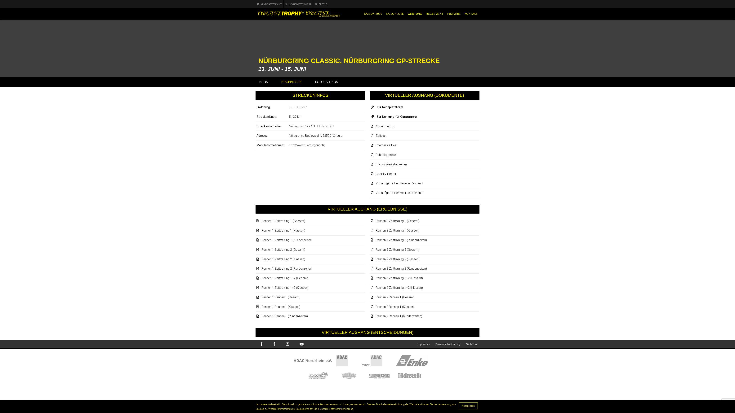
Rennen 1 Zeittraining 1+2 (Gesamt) (285, 278)
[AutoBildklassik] (413, 375)
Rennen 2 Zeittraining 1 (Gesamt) (397, 221)
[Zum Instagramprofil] (287, 344)
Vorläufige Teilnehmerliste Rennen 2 (399, 193)
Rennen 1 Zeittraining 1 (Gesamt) (283, 221)
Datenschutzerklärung (447, 344)
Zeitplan (381, 135)
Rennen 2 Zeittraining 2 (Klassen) (397, 259)
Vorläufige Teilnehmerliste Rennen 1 (399, 183)
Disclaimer (471, 344)
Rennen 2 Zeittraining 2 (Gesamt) (397, 249)
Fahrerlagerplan (386, 155)
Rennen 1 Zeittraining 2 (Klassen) (283, 259)
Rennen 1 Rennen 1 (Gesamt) (280, 297)
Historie (454, 13)
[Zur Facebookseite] (261, 344)
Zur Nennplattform (389, 107)
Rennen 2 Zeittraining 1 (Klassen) (397, 230)
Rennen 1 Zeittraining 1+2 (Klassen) (285, 287)
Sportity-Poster (386, 174)
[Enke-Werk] (418, 360)
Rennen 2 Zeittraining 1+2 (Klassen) (399, 287)
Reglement (434, 13)
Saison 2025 (395, 13)
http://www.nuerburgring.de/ (307, 145)
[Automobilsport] (383, 375)
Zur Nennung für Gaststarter (396, 117)
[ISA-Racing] (322, 375)
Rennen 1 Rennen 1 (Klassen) (280, 307)
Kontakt (471, 13)
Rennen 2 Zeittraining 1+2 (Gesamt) (399, 278)
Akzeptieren (468, 405)
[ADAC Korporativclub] (379, 360)
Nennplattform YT (271, 4)
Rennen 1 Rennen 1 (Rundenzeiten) (284, 316)
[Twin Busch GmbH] (352, 375)
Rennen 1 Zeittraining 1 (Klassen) (283, 230)
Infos (263, 82)
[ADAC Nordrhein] (328, 360)
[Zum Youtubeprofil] (302, 344)
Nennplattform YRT (300, 4)
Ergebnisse (291, 82)
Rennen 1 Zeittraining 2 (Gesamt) (283, 249)
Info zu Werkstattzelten (391, 164)
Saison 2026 (373, 13)
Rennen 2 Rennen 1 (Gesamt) (395, 297)
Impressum (423, 344)
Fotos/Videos (326, 82)
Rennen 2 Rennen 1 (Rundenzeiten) (399, 316)
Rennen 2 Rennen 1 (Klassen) (395, 307)
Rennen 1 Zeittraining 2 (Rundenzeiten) (287, 268)
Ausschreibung (385, 126)
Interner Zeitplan (387, 145)
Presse (323, 4)
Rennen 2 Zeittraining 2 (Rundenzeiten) (401, 268)
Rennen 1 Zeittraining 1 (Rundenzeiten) (287, 240)
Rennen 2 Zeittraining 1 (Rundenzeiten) (401, 240)
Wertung (415, 13)
